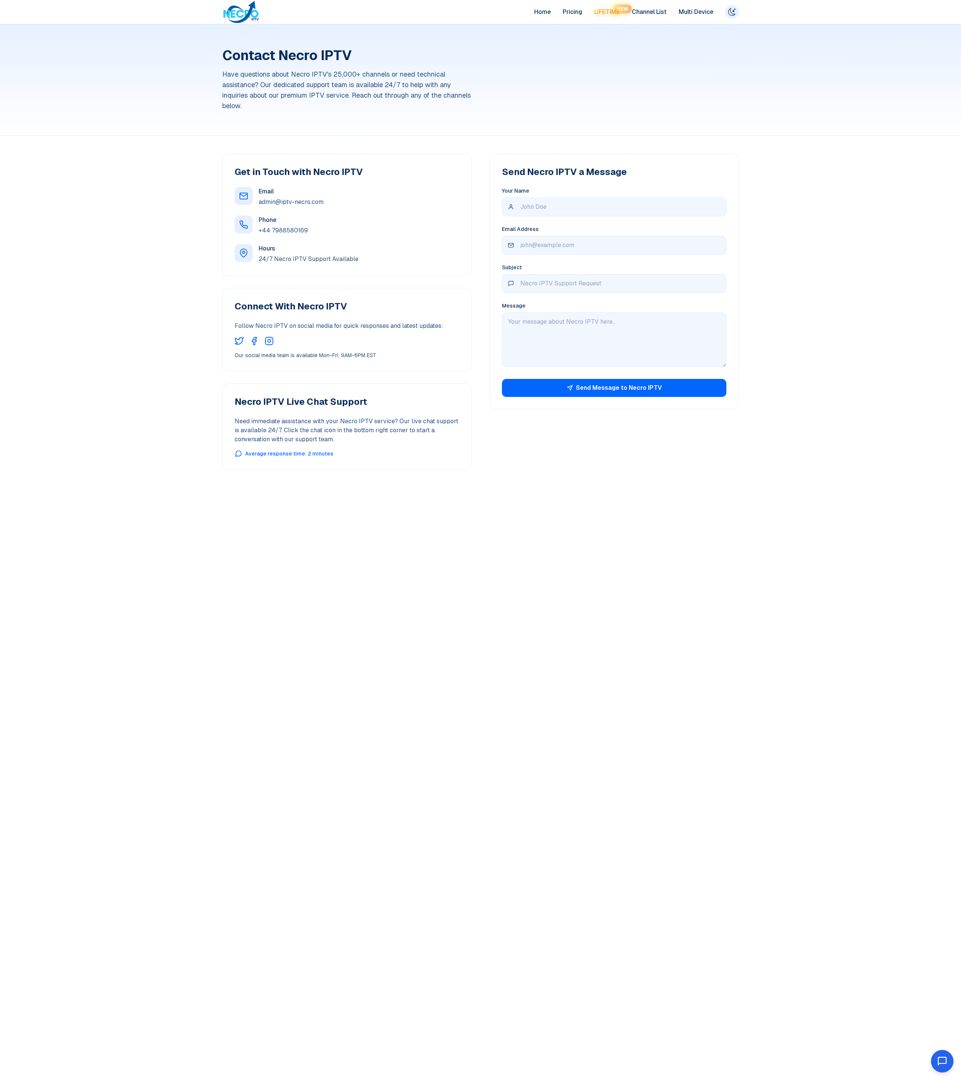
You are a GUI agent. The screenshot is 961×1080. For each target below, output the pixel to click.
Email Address (520, 229)
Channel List (649, 12)
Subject (512, 267)
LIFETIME (607, 12)
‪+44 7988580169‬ (283, 230)
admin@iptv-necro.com (291, 202)
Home (542, 12)
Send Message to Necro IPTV (619, 388)
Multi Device (696, 12)
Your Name (515, 190)
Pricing (572, 12)
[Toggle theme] (732, 12)
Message (514, 305)
